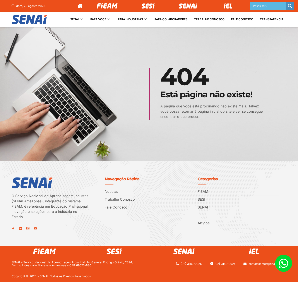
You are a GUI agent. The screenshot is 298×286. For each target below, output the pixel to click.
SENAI (74, 19)
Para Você (98, 19)
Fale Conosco (242, 19)
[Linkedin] (20, 228)
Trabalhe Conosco (209, 19)
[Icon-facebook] (13, 228)
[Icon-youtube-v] (35, 228)
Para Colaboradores (170, 19)
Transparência (272, 19)
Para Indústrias (130, 19)
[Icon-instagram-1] (27, 228)
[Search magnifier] (290, 6)
